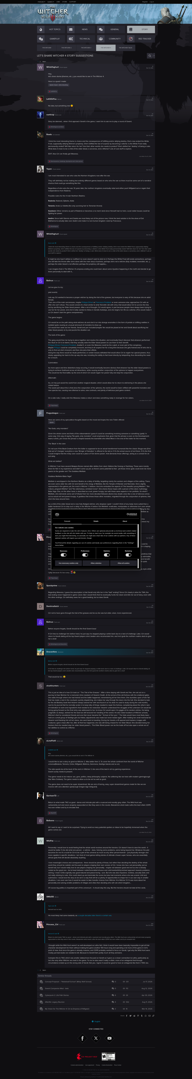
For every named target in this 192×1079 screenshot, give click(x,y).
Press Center (117, 1065)
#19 (149, 896)
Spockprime (51, 585)
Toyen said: (51, 906)
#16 (149, 795)
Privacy (98, 1065)
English (97, 1021)
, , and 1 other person (67, 161)
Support (72, 2)
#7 (149, 280)
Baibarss (50, 820)
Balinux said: (51, 661)
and (57, 127)
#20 (149, 924)
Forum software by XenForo (96, 1077)
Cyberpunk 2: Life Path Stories (57, 995)
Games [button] (50, 2)
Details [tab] (96, 521)
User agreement (89, 1065)
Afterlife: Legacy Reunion (54, 1002)
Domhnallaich (52, 606)
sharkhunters (52, 686)
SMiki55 (50, 897)
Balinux (49, 280)
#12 (149, 622)
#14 (149, 685)
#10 (149, 585)
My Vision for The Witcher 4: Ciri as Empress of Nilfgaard (67, 1009)
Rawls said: (51, 243)
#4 (149, 134)
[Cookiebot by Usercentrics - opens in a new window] (128, 514)
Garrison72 (51, 796)
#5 (149, 169)
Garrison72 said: (52, 934)
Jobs (58, 2)
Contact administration (77, 1065)
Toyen (49, 169)
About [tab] (125, 521)
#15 (149, 740)
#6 (149, 234)
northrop (50, 115)
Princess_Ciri (52, 924)
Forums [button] (41, 2)
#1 (149, 67)
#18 (149, 841)
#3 (149, 114)
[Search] (150, 56)
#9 (149, 537)
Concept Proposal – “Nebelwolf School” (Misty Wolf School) (68, 982)
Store (64, 2)
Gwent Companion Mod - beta (56, 988)
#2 (149, 99)
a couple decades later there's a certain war (94, 915)
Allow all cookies (124, 563)
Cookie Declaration (107, 1065)
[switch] (85, 555)
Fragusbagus (52, 413)
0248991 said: (52, 750)
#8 (149, 413)
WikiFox (49, 841)
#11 (149, 606)
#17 (149, 820)
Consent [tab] (67, 521)
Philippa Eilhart (87, 302)
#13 (149, 652)
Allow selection (96, 563)
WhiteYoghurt (52, 67)
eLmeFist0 (51, 741)
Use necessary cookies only (68, 563)
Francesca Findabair (103, 302)
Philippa (57, 347)
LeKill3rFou (51, 99)
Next (44, 61)
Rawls (49, 134)
